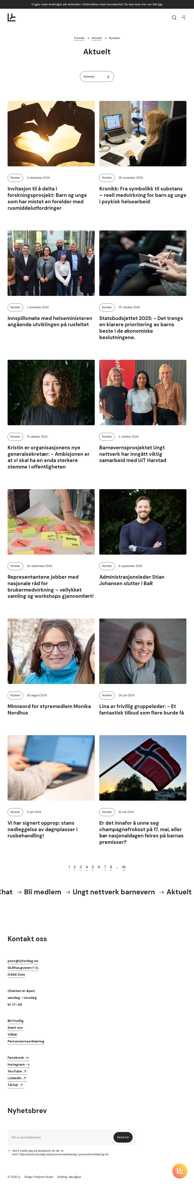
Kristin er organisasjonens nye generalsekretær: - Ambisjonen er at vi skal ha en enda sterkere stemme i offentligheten (49, 457)
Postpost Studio (43, 1177)
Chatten (14, 991)
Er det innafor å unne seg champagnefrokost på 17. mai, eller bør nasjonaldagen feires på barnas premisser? (141, 832)
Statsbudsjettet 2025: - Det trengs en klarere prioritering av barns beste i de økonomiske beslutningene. (141, 328)
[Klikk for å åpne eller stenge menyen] (183, 17)
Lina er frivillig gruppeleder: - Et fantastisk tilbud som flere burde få (141, 709)
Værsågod (74, 1177)
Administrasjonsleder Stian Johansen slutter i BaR (131, 580)
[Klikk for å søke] (174, 17)
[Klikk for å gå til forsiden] (12, 17)
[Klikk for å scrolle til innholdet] (179, 1171)
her (160, 4)
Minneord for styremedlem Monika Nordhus (49, 709)
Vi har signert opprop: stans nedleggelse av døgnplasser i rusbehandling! (42, 829)
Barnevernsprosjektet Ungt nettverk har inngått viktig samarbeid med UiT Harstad (132, 454)
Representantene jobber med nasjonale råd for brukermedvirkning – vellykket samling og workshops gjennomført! (51, 586)
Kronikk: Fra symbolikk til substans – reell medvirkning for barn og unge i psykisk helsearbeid (142, 195)
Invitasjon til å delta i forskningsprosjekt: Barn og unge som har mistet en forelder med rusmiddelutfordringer (47, 198)
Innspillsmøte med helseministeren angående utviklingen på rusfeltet (50, 321)
